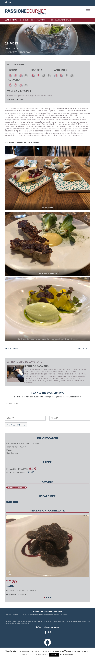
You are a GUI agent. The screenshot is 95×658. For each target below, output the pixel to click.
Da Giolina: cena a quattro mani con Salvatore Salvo (45, 20)
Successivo (84, 348)
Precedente (11, 348)
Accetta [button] (54, 655)
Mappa (9, 450)
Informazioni (66, 654)
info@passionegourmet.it (47, 627)
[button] (45, 597)
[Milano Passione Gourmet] (25, 11)
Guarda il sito (12, 453)
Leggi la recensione (16, 594)
